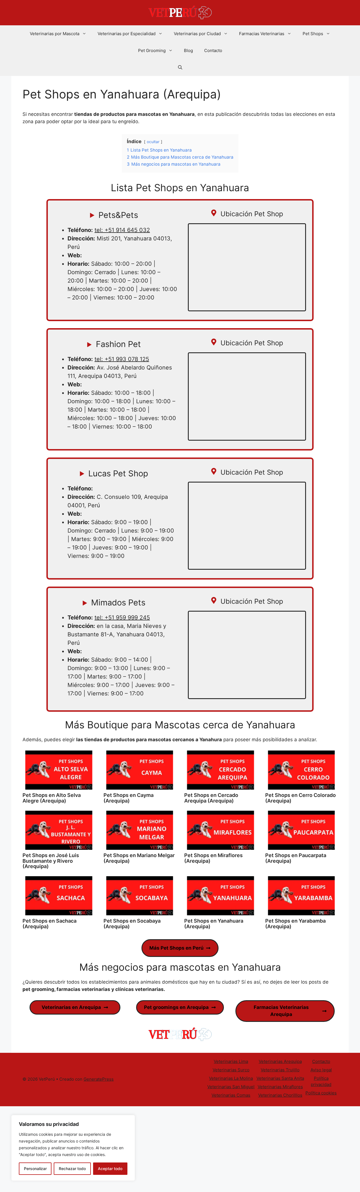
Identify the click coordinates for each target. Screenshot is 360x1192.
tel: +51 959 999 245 (122, 617)
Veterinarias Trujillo (280, 1069)
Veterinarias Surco (231, 1069)
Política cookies (321, 1093)
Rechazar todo (72, 1168)
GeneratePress (99, 1079)
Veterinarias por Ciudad (197, 33)
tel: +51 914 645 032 (122, 230)
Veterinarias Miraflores (280, 1086)
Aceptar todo (110, 1168)
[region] (73, 1148)
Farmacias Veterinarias (261, 33)
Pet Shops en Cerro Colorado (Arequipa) (300, 798)
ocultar (153, 141)
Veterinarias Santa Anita (280, 1078)
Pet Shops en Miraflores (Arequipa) (213, 858)
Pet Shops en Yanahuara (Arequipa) (213, 923)
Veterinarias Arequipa (280, 1061)
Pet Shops (313, 33)
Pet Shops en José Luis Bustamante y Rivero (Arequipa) (50, 860)
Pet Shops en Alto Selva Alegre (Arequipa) (51, 798)
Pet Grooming (152, 50)
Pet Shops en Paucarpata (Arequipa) (295, 858)
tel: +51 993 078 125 (121, 359)
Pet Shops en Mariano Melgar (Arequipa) (139, 858)
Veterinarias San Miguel (231, 1086)
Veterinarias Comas (231, 1095)
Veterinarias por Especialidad (127, 33)
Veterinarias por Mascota (54, 33)
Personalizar (35, 1168)
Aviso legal (321, 1069)
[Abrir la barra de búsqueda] (180, 67)
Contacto (213, 50)
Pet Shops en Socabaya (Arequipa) (132, 923)
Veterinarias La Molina (231, 1078)
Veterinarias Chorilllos (280, 1095)
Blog (188, 50)
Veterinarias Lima (231, 1061)
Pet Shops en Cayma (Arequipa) (129, 798)
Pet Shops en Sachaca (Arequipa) (49, 923)
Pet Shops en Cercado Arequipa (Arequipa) (211, 798)
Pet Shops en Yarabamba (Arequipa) (295, 923)
